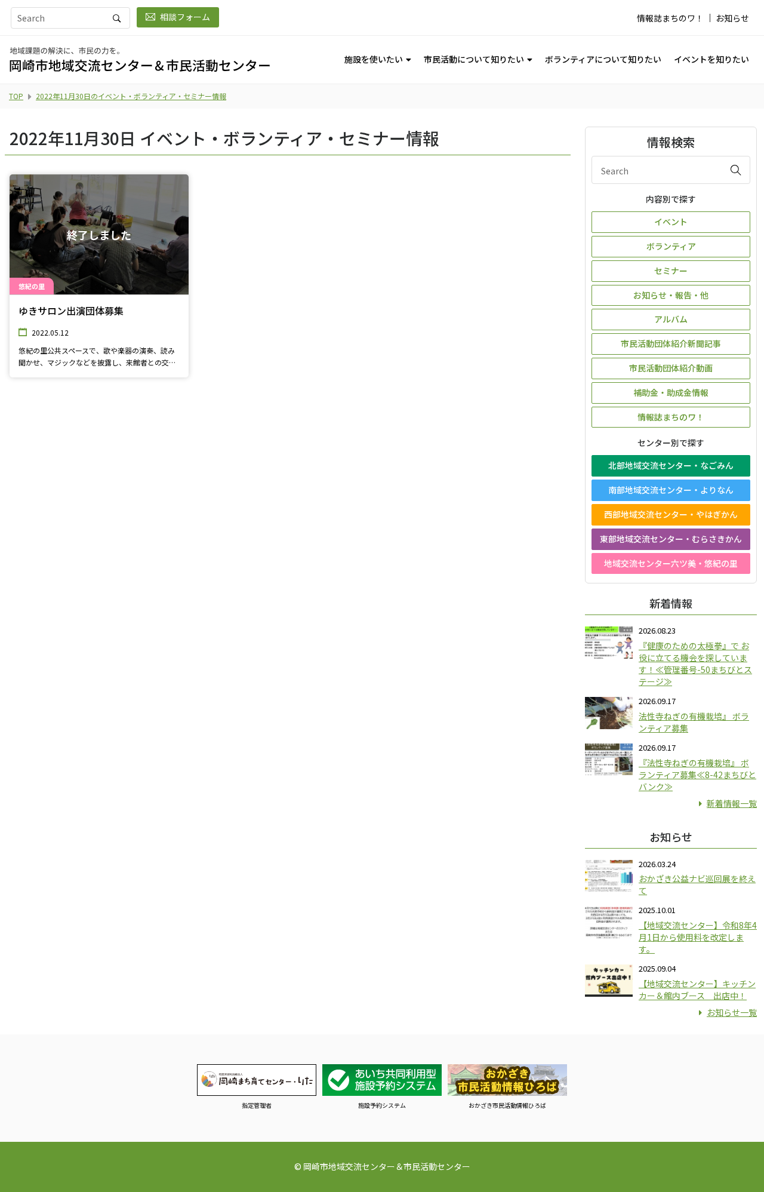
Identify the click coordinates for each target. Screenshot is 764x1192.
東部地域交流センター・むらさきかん (671, 539)
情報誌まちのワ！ (670, 18)
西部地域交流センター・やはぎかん (671, 514)
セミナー (671, 271)
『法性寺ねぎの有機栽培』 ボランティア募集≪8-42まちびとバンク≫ (697, 774)
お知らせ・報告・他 (670, 295)
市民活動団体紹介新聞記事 (671, 343)
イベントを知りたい (711, 59)
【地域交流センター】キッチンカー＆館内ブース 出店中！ (697, 989)
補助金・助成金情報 (670, 392)
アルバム (671, 319)
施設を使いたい (373, 59)
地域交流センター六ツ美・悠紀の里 (671, 563)
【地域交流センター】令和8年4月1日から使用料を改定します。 (698, 937)
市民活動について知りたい (474, 59)
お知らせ (732, 18)
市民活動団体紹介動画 (671, 368)
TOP (16, 96)
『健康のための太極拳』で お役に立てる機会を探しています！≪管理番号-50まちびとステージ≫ (695, 663)
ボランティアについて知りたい (603, 59)
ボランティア (671, 246)
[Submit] (736, 169)
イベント (671, 222)
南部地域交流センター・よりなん (671, 490)
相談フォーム (185, 17)
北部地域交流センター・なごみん (671, 465)
